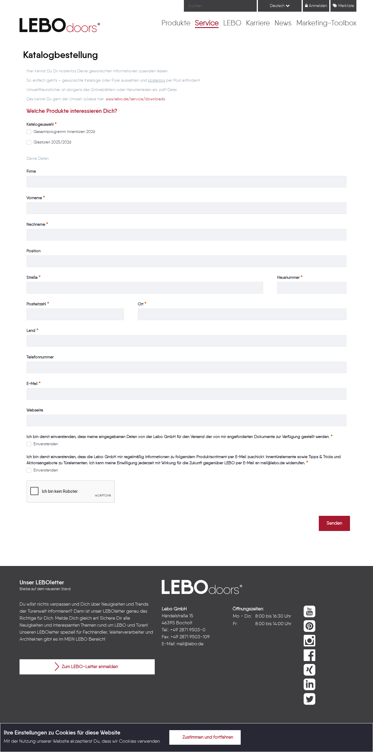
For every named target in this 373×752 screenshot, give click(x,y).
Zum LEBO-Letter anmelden (89, 667)
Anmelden (317, 6)
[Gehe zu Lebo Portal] (60, 25)
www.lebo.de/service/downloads (135, 99)
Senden (334, 523)
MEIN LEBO (75, 639)
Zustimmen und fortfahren (207, 737)
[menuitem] (176, 23)
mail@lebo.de (190, 644)
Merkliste (345, 6)
